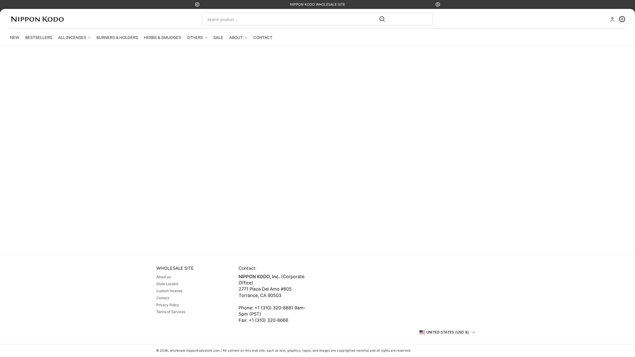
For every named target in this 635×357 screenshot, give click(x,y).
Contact (162, 298)
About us (163, 277)
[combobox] (296, 19)
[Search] (382, 19)
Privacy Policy (167, 305)
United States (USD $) (447, 332)
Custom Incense (169, 291)
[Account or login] (612, 19)
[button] (197, 4)
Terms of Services (170, 312)
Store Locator (167, 284)
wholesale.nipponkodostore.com (195, 350)
